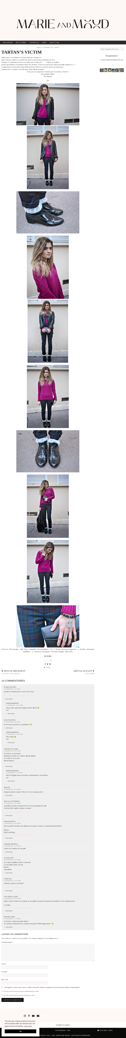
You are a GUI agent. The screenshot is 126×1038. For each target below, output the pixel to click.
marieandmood (12, 703)
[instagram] (25, 1015)
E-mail (4, 972)
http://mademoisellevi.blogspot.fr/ (17, 763)
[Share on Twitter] (47, 664)
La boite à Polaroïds (13, 672)
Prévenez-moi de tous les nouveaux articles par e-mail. (19, 995)
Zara (44, 62)
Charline (8, 879)
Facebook (63, 1030)
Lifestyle (34, 42)
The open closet (11, 896)
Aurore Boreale (11, 844)
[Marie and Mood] (63, 20)
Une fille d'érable (12, 801)
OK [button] (20, 1031)
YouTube (106, 1030)
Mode (57, 47)
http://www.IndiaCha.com (14, 887)
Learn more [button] (28, 1026)
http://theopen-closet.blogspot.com (18, 907)
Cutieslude (9, 858)
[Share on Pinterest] (50, 664)
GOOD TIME (84, 672)
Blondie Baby (9, 917)
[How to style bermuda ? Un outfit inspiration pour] (106, 70)
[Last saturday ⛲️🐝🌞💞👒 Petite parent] (114, 70)
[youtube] (33, 1015)
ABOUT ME (54, 42)
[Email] (38, 1015)
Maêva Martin (9, 821)
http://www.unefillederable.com (16, 812)
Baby (44, 42)
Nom (3, 964)
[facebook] (29, 1015)
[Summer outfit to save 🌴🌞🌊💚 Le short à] (122, 70)
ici (74, 65)
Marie (39, 47)
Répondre (9, 699)
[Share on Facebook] (45, 664)
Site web (4, 979)
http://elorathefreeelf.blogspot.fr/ (17, 695)
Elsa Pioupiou (10, 720)
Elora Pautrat (10, 687)
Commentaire (7, 942)
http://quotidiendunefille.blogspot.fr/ (18, 835)
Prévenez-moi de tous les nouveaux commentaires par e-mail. (21, 991)
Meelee (7, 787)
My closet (21, 42)
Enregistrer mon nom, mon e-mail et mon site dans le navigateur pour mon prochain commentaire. (42, 987)
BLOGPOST (8, 42)
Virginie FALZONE (11, 749)
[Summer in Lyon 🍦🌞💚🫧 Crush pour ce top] (102, 70)
